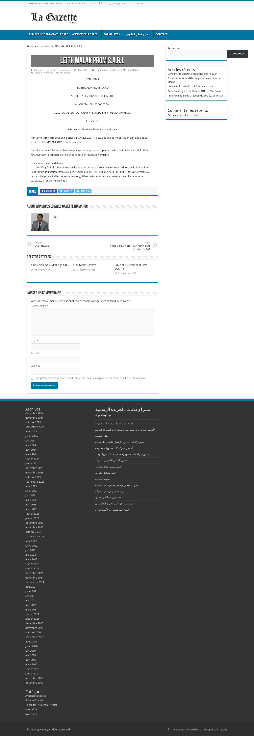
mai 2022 (30, 554)
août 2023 (31, 486)
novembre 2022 (34, 527)
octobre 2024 (33, 422)
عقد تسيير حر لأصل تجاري (109, 497)
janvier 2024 (32, 463)
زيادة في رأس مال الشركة (109, 491)
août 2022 (31, 541)
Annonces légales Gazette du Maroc (52, 70)
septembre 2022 (34, 536)
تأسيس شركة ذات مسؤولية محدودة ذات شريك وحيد (123, 454)
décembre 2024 (34, 413)
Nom (34, 341)
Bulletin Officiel (34, 700)
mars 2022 (31, 559)
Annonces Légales (35, 695)
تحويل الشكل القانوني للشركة (111, 460)
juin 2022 (30, 550)
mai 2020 (30, 655)
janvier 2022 (32, 568)
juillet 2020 (31, 646)
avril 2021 (30, 605)
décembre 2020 (34, 623)
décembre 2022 (34, 522)
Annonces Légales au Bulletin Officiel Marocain (194, 91)
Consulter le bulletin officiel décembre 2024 (192, 73)
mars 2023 (31, 509)
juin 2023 (30, 495)
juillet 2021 (31, 591)
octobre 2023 (33, 477)
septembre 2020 (34, 637)
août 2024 (31, 431)
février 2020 (32, 668)
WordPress (194, 729)
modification (115, 70)
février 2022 (32, 563)
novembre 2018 (34, 678)
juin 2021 (30, 595)
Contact (140, 3)
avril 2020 (30, 659)
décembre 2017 (34, 682)
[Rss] (169, 729)
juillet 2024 (31, 436)
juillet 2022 (31, 545)
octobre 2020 (33, 632)
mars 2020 (31, 664)
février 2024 (32, 458)
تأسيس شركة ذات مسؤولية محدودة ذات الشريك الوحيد (125, 429)
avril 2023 (30, 504)
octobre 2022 (33, 531)
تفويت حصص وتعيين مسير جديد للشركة (116, 485)
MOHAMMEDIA (130, 70)
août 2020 (31, 641)
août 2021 (31, 586)
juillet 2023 (31, 490)
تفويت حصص (102, 478)
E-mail (35, 353)
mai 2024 (30, 445)
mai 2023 (30, 499)
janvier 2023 (32, 518)
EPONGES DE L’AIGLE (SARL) (50, 265)
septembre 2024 (34, 426)
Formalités (97, 3)
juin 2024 (30, 440)
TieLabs (222, 729)
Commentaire (39, 305)
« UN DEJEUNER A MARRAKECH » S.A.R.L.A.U (130, 245)
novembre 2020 (34, 627)
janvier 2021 (32, 618)
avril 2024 (30, 449)
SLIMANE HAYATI (84, 265)
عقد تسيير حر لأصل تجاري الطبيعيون (114, 503)
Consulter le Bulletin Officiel (41, 704)
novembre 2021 (34, 577)
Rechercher (174, 48)
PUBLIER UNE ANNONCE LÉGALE (46, 3)
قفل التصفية (102, 435)
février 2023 (32, 513)
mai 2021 (30, 600)
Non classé (31, 714)
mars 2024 (31, 454)
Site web (35, 365)
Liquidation (45, 46)
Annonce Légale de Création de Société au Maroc (195, 95)
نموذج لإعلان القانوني (119, 3)
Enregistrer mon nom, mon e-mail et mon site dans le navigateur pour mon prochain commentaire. (90, 378)
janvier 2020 (32, 673)
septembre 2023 (34, 481)
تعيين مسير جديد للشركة (108, 466)
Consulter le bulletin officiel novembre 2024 (192, 86)
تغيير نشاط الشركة (105, 472)
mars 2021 (31, 609)
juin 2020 (30, 650)
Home (33, 46)
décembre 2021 (34, 573)
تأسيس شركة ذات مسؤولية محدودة (114, 423)
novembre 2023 (34, 472)
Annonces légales (75, 3)
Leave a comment (44, 72)
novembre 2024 (34, 417)
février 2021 (32, 614)
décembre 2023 (34, 468)
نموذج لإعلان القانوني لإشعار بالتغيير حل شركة (120, 441)
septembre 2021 (34, 582)
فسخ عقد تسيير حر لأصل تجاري (112, 509)
